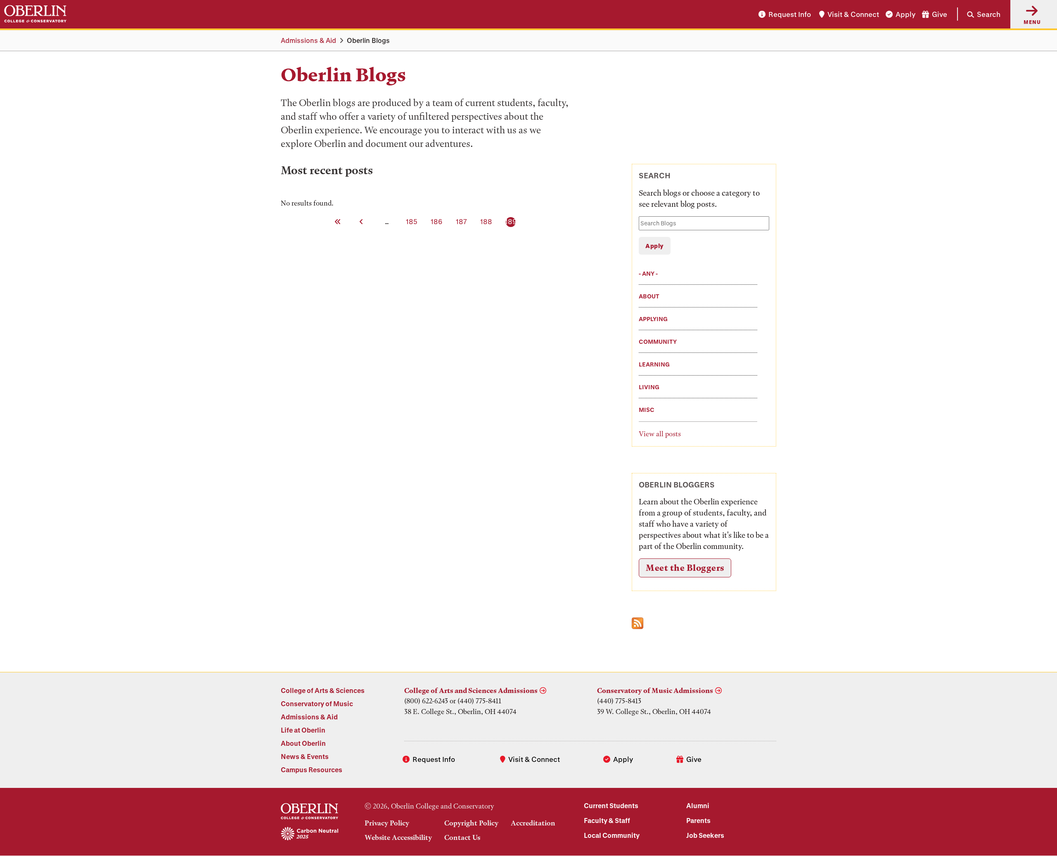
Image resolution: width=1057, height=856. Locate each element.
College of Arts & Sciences (323, 690)
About (649, 296)
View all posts (660, 434)
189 (511, 221)
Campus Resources (311, 769)
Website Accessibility (398, 837)
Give (939, 14)
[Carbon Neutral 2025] (309, 834)
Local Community (612, 835)
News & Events (305, 756)
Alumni (697, 805)
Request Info (789, 14)
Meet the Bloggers (685, 568)
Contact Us (462, 837)
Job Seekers (705, 835)
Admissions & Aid (308, 40)
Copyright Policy (471, 823)
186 (437, 221)
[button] (978, 14)
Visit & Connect (853, 14)
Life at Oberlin (303, 730)
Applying (653, 318)
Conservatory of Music (317, 703)
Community (658, 341)
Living (649, 386)
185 (412, 221)
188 (487, 221)
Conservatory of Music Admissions (655, 690)
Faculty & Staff (607, 820)
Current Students (611, 805)
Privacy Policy (387, 823)
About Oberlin (303, 743)
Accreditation (533, 823)
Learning (654, 364)
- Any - (648, 273)
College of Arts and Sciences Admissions (471, 690)
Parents (698, 820)
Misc (646, 409)
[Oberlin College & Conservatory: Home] (35, 14)
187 (462, 221)
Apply (905, 14)
